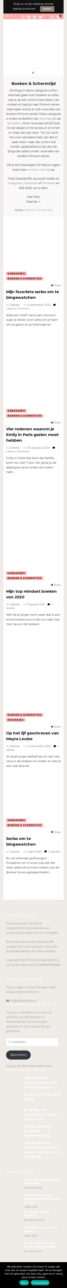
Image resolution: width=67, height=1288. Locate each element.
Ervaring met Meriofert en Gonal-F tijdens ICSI (41, 1114)
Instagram (15, 183)
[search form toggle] (52, 17)
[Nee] (62, 1275)
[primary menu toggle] (33, 73)
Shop (47, 8)
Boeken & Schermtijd (25, 278)
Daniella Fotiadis (48, 964)
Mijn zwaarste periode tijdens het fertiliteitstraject (40, 1082)
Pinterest (48, 183)
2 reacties (54, 851)
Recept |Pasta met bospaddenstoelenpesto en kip (43, 1199)
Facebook (30, 183)
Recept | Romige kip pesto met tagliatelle (40, 1244)
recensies (45, 118)
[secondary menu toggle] (7, 16)
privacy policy (20, 951)
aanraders (14, 123)
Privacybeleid (40, 1282)
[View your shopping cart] (58, 17)
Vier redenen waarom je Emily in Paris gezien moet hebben (32, 435)
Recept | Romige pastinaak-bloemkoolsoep (38, 1131)
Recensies (15, 720)
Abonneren (18, 1055)
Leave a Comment (18, 308)
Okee (24, 1282)
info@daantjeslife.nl (23, 1000)
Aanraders (16, 273)
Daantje (15, 304)
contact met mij (39, 169)
